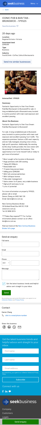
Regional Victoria (8, 39)
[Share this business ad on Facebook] (4, 327)
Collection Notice (7, 300)
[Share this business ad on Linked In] (9, 327)
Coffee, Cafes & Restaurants (23, 55)
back (7, 10)
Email (4, 250)
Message (5, 269)
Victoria (19, 39)
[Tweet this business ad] (14, 327)
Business (5, 50)
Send (6, 292)
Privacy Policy (19, 300)
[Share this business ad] (19, 327)
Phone (4, 259)
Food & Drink (6, 55)
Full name (5, 241)
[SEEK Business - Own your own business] (13, 4)
